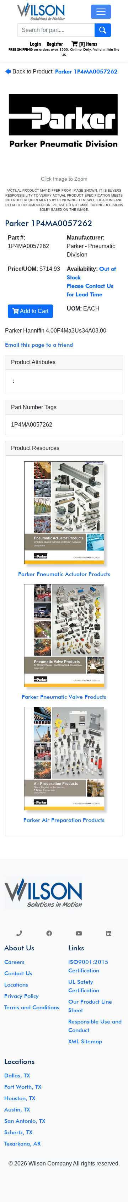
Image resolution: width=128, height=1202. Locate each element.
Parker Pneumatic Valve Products (64, 696)
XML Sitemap (85, 1041)
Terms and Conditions (31, 1007)
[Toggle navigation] (101, 12)
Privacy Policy (21, 996)
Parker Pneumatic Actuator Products (64, 574)
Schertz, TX (18, 1132)
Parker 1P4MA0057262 (86, 71)
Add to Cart (33, 311)
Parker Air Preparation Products (64, 820)
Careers (14, 962)
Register (55, 43)
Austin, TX (17, 1109)
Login (34, 43)
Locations (16, 984)
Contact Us (18, 973)
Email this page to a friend (39, 344)
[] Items (87, 43)
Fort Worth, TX (22, 1086)
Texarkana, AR (22, 1143)
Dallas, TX (17, 1075)
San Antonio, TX (24, 1121)
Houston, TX (19, 1098)
